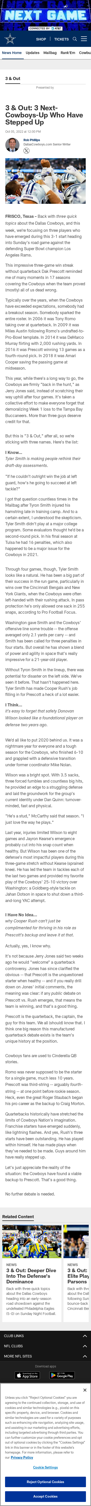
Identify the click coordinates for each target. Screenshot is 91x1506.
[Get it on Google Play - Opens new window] (62, 1377)
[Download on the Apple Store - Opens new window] (27, 1375)
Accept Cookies (45, 1496)
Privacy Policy (22, 1457)
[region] (45, 1444)
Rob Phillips (32, 140)
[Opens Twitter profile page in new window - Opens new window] (27, 151)
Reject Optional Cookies (45, 1482)
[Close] (84, 1390)
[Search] (75, 38)
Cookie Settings (45, 1467)
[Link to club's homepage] (10, 37)
